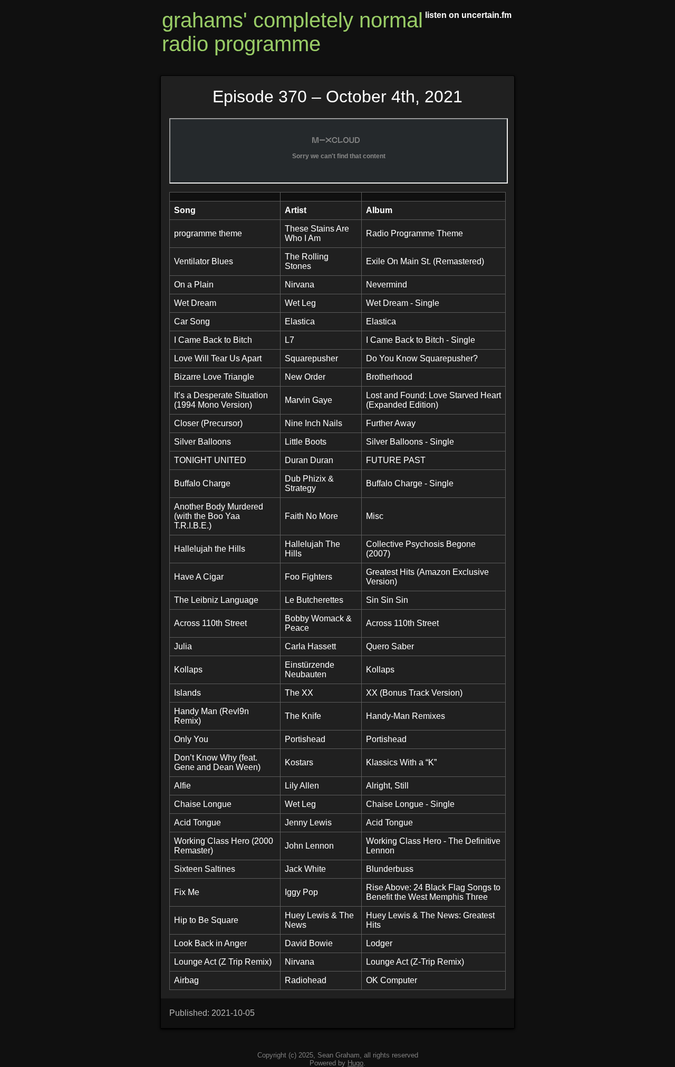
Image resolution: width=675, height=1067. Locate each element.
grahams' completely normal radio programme (292, 31)
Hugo (355, 1063)
